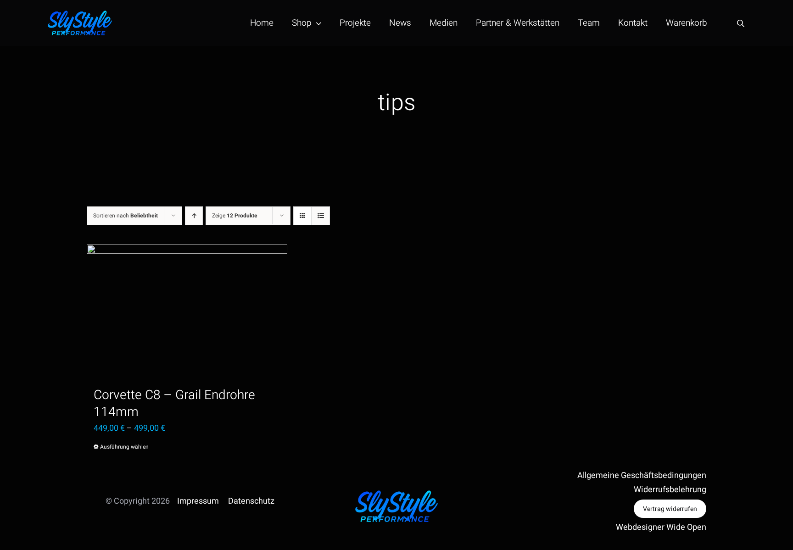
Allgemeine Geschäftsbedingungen (641, 475)
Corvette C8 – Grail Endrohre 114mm (174, 404)
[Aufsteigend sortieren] (194, 215)
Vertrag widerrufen (670, 509)
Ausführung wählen (124, 447)
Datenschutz (251, 501)
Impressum (198, 501)
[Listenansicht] (320, 216)
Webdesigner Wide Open (661, 527)
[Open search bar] (740, 23)
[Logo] (80, 14)
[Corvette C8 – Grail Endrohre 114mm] (187, 311)
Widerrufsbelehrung (670, 489)
